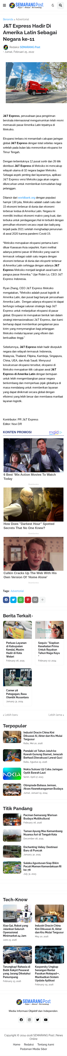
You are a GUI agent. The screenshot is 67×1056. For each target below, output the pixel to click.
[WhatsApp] (20, 600)
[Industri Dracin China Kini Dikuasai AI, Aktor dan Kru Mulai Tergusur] (12, 737)
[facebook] (21, 1020)
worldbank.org (26, 197)
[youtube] (46, 1020)
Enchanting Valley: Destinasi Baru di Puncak (40, 849)
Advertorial (22, 19)
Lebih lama (55, 714)
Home (16, 1044)
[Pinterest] (28, 600)
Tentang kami (45, 1044)
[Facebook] (6, 600)
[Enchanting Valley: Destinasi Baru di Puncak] (12, 851)
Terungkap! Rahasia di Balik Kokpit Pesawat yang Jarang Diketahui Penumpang (17, 972)
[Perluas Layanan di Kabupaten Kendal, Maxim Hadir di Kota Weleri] (17, 630)
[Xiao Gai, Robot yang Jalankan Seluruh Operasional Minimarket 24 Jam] (17, 913)
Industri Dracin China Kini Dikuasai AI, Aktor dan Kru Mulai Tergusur (42, 736)
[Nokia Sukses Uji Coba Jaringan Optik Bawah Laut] (12, 774)
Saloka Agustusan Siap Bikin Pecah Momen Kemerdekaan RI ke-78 (42, 866)
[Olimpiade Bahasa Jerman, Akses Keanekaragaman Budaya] (12, 790)
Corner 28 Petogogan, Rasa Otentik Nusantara (17, 694)
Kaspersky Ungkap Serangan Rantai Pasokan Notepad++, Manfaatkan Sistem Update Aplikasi (47, 973)
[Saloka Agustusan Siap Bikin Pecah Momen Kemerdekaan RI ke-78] (12, 867)
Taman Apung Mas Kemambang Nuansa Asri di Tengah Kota (43, 833)
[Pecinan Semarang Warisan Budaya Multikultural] (12, 819)
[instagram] (29, 1020)
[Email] (35, 600)
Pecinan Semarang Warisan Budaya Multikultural (40, 817)
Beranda (8, 19)
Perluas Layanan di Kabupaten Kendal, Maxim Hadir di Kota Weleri (16, 649)
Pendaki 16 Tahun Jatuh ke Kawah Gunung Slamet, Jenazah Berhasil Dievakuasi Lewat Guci (43, 754)
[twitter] (37, 1020)
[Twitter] (13, 600)
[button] (4, 5)
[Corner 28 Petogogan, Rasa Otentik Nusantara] (17, 677)
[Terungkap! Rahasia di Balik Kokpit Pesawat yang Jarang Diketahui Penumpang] (17, 955)
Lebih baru (11, 714)
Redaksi (29, 1044)
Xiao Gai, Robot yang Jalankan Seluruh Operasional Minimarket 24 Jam (15, 930)
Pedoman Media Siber (33, 1049)
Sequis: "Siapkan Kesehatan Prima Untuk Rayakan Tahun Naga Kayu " (49, 649)
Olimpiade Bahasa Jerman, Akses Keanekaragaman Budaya (43, 787)
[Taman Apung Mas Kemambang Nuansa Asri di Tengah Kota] (12, 835)
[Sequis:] (49, 630)
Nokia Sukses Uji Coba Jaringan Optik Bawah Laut (43, 771)
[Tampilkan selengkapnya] (42, 600)
